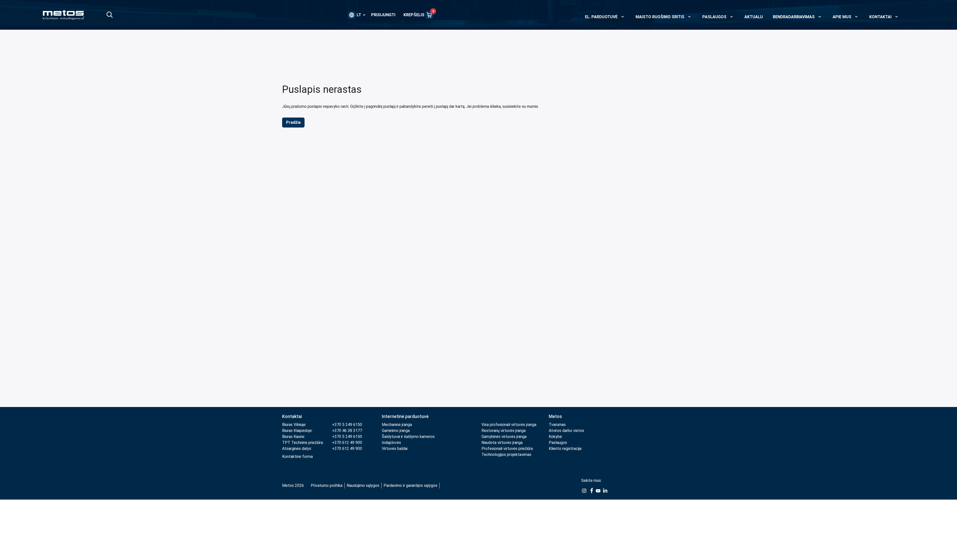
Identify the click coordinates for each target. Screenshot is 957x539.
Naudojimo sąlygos (363, 485)
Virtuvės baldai (394, 448)
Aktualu (753, 16)
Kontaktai (292, 416)
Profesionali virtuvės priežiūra (507, 448)
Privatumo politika (326, 485)
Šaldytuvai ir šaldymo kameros (408, 436)
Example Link (584, 491)
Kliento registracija (565, 448)
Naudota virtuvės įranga (502, 442)
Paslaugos (558, 442)
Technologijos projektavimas (506, 454)
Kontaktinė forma (297, 456)
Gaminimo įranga (396, 430)
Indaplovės (391, 442)
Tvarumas (557, 424)
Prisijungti (383, 14)
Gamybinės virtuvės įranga (504, 436)
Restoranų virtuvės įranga (504, 430)
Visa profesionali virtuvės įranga (508, 424)
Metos (555, 416)
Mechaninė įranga (397, 424)
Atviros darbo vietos (566, 430)
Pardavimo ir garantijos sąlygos (410, 485)
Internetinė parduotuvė (405, 416)
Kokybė (555, 436)
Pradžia (293, 122)
